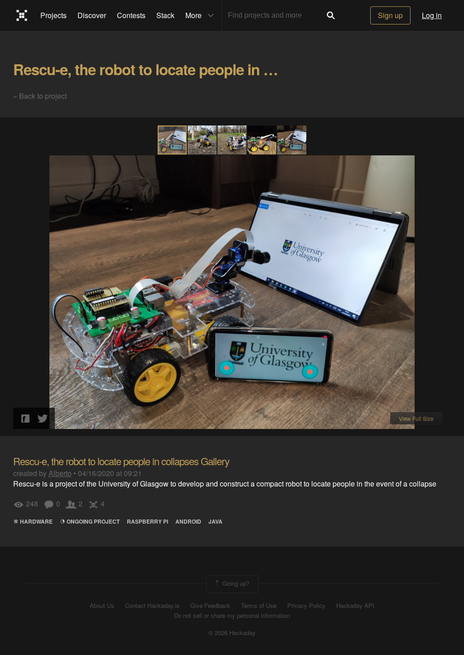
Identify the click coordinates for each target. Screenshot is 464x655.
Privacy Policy (306, 606)
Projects (53, 15)
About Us (102, 606)
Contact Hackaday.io (152, 606)
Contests (131, 15)
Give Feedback (210, 606)
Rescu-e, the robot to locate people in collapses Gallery (195, 69)
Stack (165, 15)
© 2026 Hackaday (232, 633)
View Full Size (416, 418)
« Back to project (40, 96)
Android (188, 521)
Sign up (390, 15)
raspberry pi (147, 521)
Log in (432, 15)
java (215, 521)
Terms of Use (258, 606)
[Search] (331, 15)
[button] (203, 140)
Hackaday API (355, 606)
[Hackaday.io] (22, 15)
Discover (91, 15)
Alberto (60, 473)
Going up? (235, 583)
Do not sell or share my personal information (232, 616)
